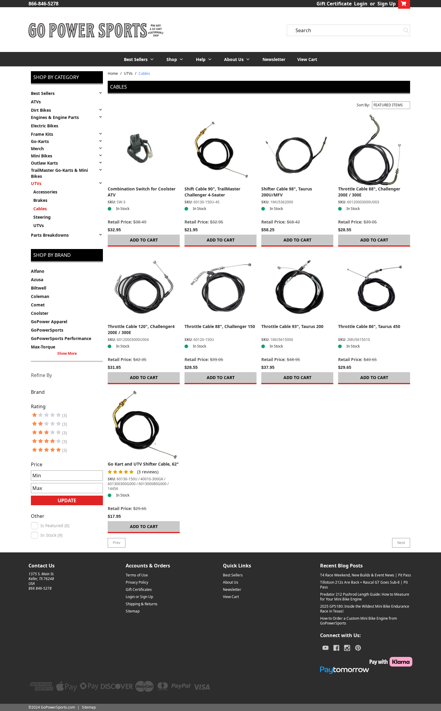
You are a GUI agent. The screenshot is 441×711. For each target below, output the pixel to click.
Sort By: (363, 105)
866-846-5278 (43, 3)
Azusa (37, 279)
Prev (116, 542)
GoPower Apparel (49, 321)
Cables (40, 208)
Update (67, 500)
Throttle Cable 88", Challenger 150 (219, 326)
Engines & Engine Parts (55, 117)
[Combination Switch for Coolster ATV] (144, 150)
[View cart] (404, 3)
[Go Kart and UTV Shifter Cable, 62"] (144, 425)
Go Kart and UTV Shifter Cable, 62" (143, 464)
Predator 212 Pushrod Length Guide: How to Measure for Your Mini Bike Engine (364, 597)
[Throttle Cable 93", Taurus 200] (297, 287)
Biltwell (38, 288)
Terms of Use (137, 575)
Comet (38, 305)
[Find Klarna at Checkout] (366, 662)
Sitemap (133, 611)
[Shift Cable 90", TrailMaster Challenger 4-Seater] (220, 150)
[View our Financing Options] (366, 670)
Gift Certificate (334, 3)
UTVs (36, 183)
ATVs (36, 102)
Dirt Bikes (41, 110)
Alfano (37, 271)
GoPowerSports (47, 330)
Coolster (39, 313)
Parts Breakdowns (50, 235)
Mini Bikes (41, 156)
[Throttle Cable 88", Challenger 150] (220, 287)
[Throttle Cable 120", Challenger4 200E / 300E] (144, 287)
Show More (67, 353)
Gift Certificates (139, 589)
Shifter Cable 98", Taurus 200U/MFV (286, 192)
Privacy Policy (137, 582)
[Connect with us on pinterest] (358, 648)
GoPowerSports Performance (61, 338)
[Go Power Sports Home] (96, 30)
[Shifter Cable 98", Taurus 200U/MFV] (297, 150)
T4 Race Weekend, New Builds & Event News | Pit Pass (365, 575)
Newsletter (273, 59)
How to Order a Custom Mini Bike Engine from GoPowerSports (358, 621)
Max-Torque (43, 347)
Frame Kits (42, 134)
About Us (230, 582)
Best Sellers (43, 93)
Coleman (40, 296)
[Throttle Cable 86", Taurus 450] (374, 287)
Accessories (45, 192)
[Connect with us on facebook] (336, 648)
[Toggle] (100, 92)
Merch (37, 148)
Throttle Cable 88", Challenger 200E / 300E (369, 192)
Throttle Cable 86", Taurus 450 (369, 326)
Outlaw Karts (44, 163)
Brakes (40, 200)
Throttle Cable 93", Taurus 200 (292, 326)
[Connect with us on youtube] (325, 648)
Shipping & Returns (142, 603)
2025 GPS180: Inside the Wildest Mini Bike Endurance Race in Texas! (364, 609)
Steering (42, 217)
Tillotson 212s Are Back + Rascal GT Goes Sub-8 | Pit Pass (364, 585)
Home (113, 73)
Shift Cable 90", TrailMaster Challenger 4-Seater (212, 192)
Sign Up (386, 3)
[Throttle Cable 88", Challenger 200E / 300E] (374, 150)
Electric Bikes (44, 126)
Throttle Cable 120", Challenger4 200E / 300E (141, 329)
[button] (139, 59)
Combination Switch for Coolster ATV (142, 192)
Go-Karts (40, 141)
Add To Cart (144, 240)
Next (401, 542)
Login (361, 3)
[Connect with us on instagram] (347, 648)
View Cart (307, 59)
